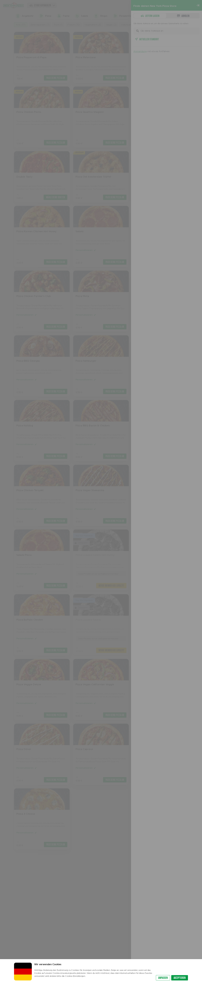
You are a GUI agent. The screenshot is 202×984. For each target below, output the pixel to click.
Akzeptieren (180, 978)
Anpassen (163, 978)
